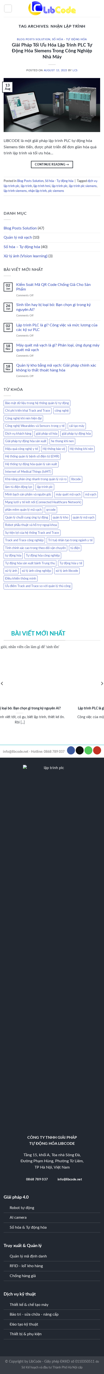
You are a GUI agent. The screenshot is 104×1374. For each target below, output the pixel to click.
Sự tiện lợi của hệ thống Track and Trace (32, 532)
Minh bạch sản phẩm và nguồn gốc (28, 494)
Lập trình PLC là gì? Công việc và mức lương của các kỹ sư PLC (56, 327)
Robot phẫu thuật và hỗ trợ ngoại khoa (31, 525)
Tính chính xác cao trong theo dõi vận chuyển (35, 548)
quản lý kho (60, 517)
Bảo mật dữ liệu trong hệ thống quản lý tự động (37, 403)
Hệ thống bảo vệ (54, 449)
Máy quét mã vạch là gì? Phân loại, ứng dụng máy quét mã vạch (57, 347)
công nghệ (62, 410)
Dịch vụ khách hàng (18, 433)
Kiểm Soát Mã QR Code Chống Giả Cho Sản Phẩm (53, 287)
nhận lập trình (37, 190)
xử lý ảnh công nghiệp (36, 570)
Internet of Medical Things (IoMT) (28, 471)
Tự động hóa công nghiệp (43, 555)
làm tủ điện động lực (18, 487)
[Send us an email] (80, 750)
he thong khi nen (62, 441)
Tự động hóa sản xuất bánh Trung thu (30, 563)
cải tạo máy (76, 425)
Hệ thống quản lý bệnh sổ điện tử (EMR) (32, 456)
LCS (75, 70)
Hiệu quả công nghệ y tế (21, 449)
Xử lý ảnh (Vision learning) (25, 256)
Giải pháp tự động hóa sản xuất (25, 441)
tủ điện (75, 548)
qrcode (51, 509)
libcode (76, 479)
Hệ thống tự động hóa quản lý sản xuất (31, 464)
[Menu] (8, 8)
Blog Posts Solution (33, 39)
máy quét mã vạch (68, 494)
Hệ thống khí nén (81, 449)
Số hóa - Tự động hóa (69, 39)
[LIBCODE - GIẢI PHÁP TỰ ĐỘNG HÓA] (52, 8)
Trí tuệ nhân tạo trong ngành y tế (70, 540)
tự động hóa (13, 555)
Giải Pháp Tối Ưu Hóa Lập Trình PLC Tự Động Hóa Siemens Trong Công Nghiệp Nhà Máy (52, 51)
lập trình (26, 186)
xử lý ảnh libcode (67, 570)
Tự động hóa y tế (70, 563)
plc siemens (56, 190)
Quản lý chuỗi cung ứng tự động (26, 517)
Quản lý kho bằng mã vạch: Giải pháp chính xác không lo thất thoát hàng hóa (56, 367)
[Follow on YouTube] (97, 750)
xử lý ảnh (11, 570)
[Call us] (88, 750)
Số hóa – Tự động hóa (22, 247)
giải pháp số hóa (46, 433)
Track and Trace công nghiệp (24, 540)
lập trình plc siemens (83, 186)
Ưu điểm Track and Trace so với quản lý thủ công (38, 586)
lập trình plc (59, 186)
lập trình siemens (15, 190)
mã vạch (90, 494)
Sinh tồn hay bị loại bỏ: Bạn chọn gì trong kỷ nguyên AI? (53, 307)
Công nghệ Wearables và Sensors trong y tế (35, 425)
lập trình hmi (41, 186)
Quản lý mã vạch (18, 237)
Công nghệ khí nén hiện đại (23, 418)
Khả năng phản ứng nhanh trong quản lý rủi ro (36, 479)
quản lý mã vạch (83, 517)
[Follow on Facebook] (71, 750)
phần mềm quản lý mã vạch (23, 509)
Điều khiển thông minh (20, 578)
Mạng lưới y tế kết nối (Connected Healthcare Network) (43, 502)
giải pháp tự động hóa (76, 433)
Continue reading (52, 164)
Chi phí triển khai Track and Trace (27, 410)
